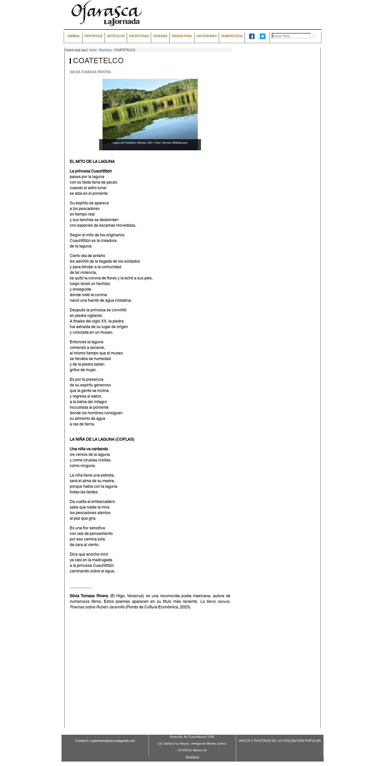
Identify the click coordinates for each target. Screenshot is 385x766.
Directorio (192, 757)
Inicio (93, 50)
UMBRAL (73, 36)
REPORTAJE (93, 36)
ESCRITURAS (139, 36)
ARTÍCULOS (116, 36)
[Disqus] (193, 672)
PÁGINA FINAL (182, 36)
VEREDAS (160, 36)
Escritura (105, 50)
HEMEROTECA (232, 36)
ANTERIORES (207, 36)
